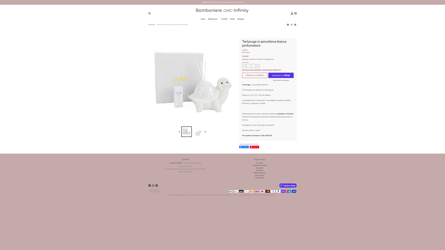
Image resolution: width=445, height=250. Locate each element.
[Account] (292, 13)
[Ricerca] (149, 13)
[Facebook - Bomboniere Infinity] (287, 24)
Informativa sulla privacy (224, 195)
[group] (186, 132)
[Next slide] (205, 132)
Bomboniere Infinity (179, 195)
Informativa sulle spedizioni (261, 195)
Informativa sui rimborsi (208, 195)
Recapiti (273, 195)
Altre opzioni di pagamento (281, 80)
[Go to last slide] (179, 132)
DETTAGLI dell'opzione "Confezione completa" (261, 70)
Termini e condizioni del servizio (242, 195)
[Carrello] (295, 13)
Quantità (245, 62)
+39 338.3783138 (175, 163)
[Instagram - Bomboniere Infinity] (291, 24)
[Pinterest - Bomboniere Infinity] (295, 24)
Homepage (151, 25)
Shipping (245, 59)
